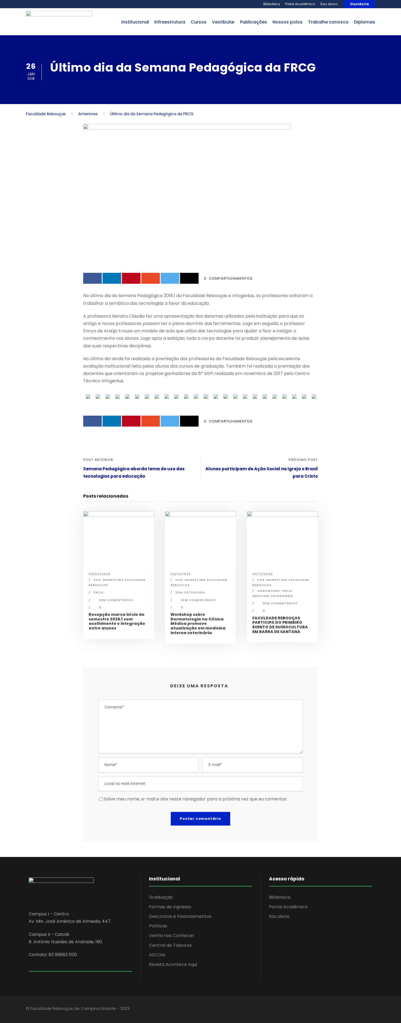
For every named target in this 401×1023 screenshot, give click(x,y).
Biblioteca (271, 4)
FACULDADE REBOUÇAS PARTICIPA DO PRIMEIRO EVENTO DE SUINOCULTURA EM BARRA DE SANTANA (280, 624)
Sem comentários (116, 600)
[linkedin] (340, 1009)
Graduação (161, 897)
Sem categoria (190, 592)
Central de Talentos (170, 945)
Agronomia (268, 591)
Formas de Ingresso (170, 907)
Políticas (158, 926)
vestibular (223, 22)
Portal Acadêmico (300, 4)
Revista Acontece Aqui (173, 964)
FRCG (98, 592)
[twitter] (350, 1009)
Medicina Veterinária (272, 596)
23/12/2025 (180, 574)
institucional (135, 22)
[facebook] (331, 1009)
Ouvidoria (359, 4)
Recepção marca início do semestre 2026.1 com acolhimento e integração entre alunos (117, 621)
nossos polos (288, 22)
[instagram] (359, 1009)
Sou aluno (328, 4)
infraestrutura (169, 22)
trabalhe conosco (328, 22)
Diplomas (364, 22)
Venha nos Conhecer (171, 935)
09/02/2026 (99, 574)
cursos (199, 22)
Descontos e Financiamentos (180, 916)
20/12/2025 (262, 574)
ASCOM (157, 955)
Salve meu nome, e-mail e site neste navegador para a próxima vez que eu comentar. (196, 799)
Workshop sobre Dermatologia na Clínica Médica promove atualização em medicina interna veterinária (198, 623)
